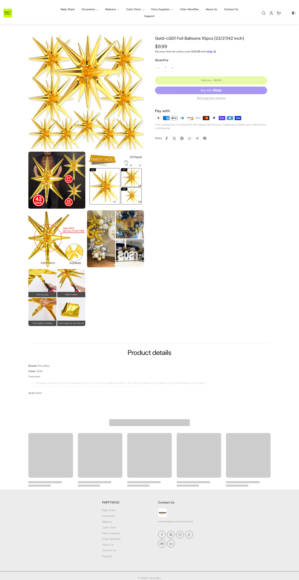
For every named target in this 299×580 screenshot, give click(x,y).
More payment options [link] (211, 98)
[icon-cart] (279, 13)
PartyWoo (155, 578)
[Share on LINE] (205, 138)
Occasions (88, 9)
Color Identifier (189, 9)
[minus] (158, 67)
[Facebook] (162, 534)
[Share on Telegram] (197, 138)
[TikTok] (189, 534)
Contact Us (231, 9)
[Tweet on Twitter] (174, 138)
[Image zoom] (86, 92)
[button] (211, 80)
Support (149, 16)
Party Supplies (160, 9)
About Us (211, 9)
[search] (263, 13)
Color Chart (133, 9)
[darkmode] (291, 13)
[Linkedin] (171, 543)
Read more (35, 393)
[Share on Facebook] (166, 138)
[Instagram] (180, 534)
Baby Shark (68, 9)
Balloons (110, 9)
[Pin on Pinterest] (182, 138)
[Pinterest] (171, 534)
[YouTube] (162, 543)
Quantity (162, 60)
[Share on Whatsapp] (189, 138)
